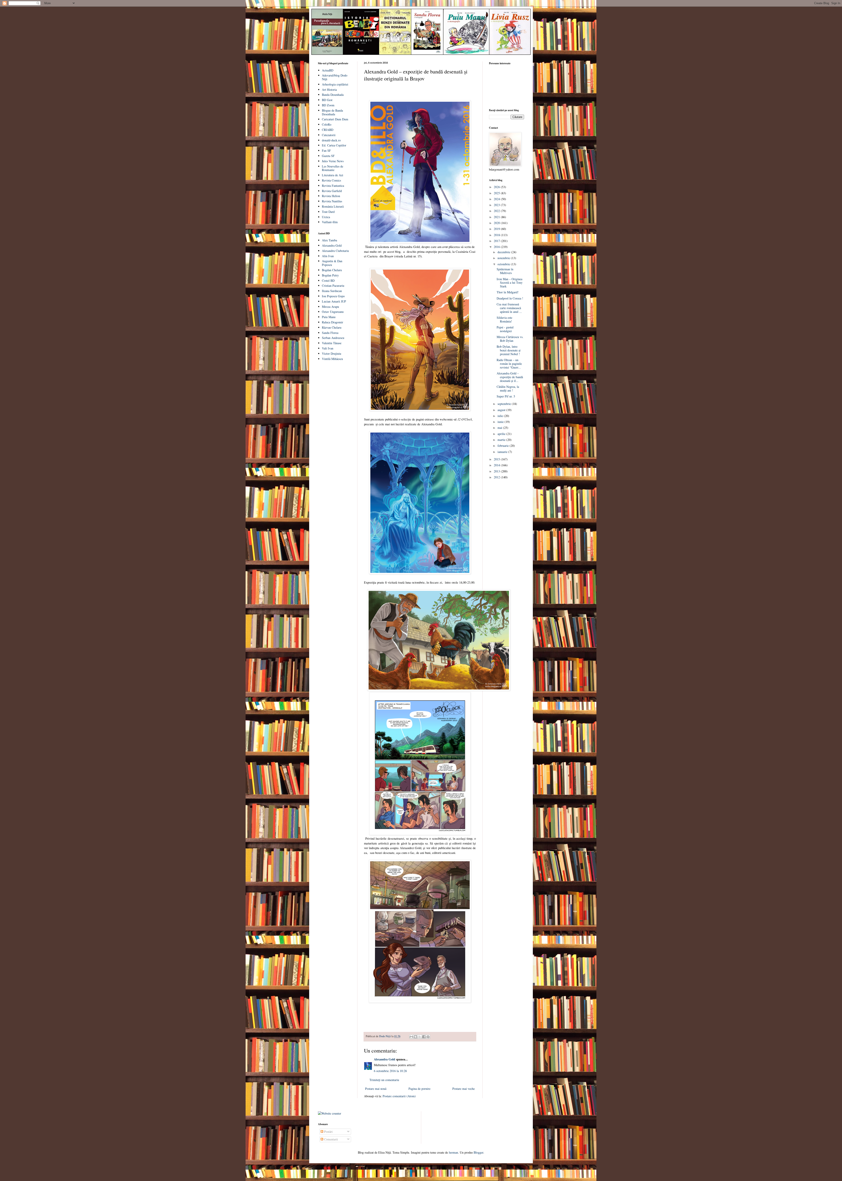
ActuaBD (327, 70)
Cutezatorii (328, 135)
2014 (497, 465)
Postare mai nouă (375, 1089)
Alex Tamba (329, 240)
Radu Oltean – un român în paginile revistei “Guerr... (509, 363)
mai (500, 428)
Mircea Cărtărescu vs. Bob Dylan (510, 339)
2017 (497, 241)
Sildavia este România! (504, 319)
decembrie (504, 252)
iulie (501, 416)
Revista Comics (331, 180)
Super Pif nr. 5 (506, 396)
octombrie (504, 264)
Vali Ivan (327, 348)
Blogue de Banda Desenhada (332, 112)
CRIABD (327, 130)
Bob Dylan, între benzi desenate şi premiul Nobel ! (509, 350)
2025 (497, 193)
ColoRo (326, 124)
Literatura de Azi (332, 175)
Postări (328, 1131)
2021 (497, 217)
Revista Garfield (332, 191)
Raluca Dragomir (332, 322)
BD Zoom (328, 105)
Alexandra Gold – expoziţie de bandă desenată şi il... (510, 377)
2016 (497, 247)
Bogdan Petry (330, 275)
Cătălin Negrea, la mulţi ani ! (508, 388)
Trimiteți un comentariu (384, 1080)
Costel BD (328, 280)
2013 (497, 471)
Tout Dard (328, 212)
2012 (497, 477)
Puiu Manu (328, 317)
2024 (497, 199)
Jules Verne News (333, 161)
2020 (497, 223)
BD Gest (327, 100)
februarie (504, 446)
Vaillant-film (330, 222)
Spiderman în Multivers (505, 271)
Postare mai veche (463, 1089)
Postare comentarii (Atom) (399, 1096)
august (502, 410)
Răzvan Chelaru (331, 327)
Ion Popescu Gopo (333, 296)
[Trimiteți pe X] (419, 1037)
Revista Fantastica (333, 185)
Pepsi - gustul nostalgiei (505, 329)
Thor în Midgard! (508, 292)
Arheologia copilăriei (335, 84)
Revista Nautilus (332, 201)
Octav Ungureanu (333, 312)
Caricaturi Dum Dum (335, 119)
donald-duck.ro (331, 140)
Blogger (478, 1152)
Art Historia (329, 89)
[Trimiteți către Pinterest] (428, 1037)
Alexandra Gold (384, 1059)
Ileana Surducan (332, 291)
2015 (497, 459)
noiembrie (504, 258)
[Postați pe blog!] (415, 1037)
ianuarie (503, 452)
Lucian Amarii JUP (334, 301)
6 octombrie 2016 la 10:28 (390, 1071)
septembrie (505, 404)
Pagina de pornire (419, 1089)
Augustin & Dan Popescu (332, 263)
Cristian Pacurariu (333, 285)
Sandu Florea (330, 333)
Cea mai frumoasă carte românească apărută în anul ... (509, 308)
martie (502, 440)
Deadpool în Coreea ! (510, 298)
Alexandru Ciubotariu (335, 251)
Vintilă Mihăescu (332, 359)
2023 (497, 205)
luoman (453, 1152)
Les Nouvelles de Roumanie (332, 168)
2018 (497, 235)
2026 (497, 187)
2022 (497, 211)
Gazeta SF (328, 156)
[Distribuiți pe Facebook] (424, 1037)
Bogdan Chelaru (332, 270)
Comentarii (330, 1139)
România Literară (333, 206)
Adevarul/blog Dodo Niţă (334, 77)
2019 (497, 229)
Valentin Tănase (331, 343)
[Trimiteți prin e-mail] (411, 1037)
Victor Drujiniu (331, 353)
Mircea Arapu (330, 307)
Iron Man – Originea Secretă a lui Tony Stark (510, 283)
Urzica (326, 217)
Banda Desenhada (333, 95)
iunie (501, 422)
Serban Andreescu (333, 338)
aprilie (502, 434)
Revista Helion (331, 196)
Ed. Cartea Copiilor (334, 145)
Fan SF (326, 150)
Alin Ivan (328, 256)
